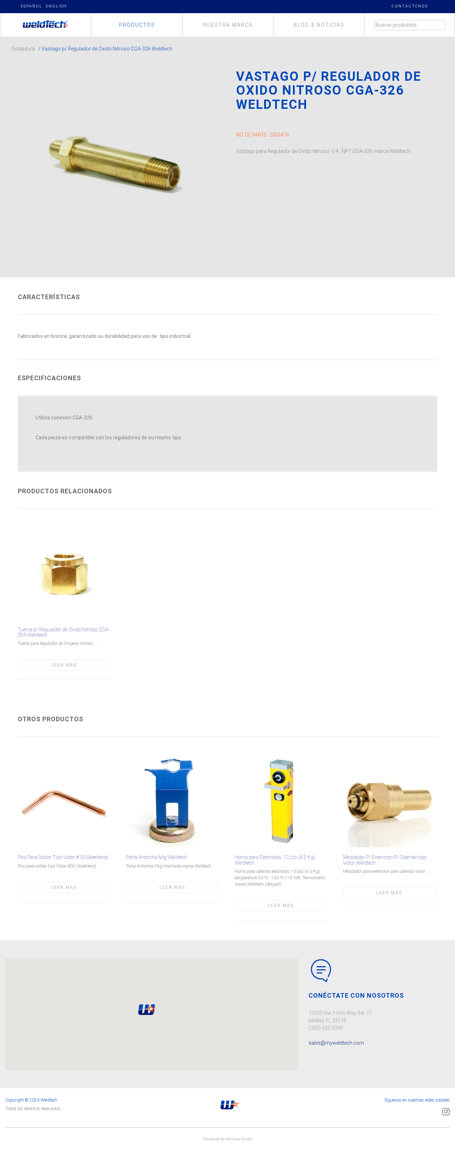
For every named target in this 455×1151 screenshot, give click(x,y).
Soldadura (23, 49)
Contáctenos (409, 6)
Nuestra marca (228, 25)
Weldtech (46, 25)
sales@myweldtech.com (336, 1043)
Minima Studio (239, 1139)
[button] (146, 1009)
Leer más (64, 665)
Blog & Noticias (319, 25)
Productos (137, 25)
